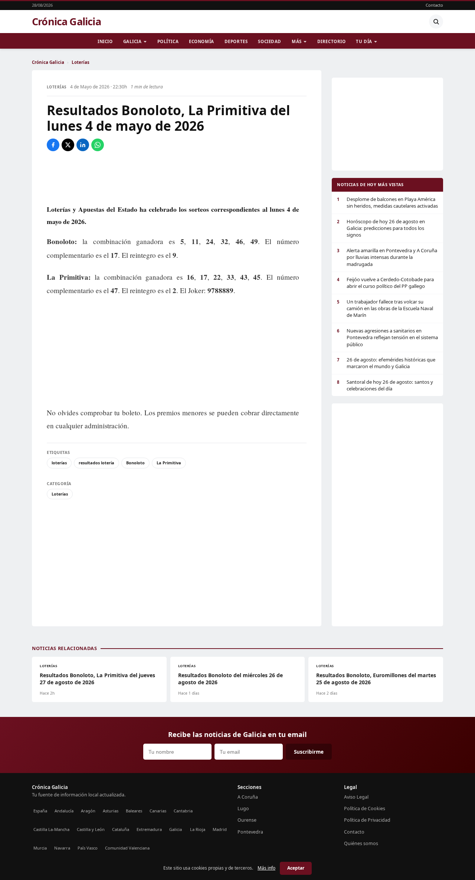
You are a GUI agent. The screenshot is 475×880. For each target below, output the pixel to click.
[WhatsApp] (97, 145)
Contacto (434, 5)
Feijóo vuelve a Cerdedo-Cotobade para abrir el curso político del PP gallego (385, 282)
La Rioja (197, 829)
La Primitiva (169, 462)
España (40, 811)
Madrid (220, 829)
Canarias (158, 811)
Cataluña (120, 829)
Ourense (247, 820)
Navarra (62, 848)
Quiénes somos (361, 843)
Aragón (88, 811)
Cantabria (183, 811)
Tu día (364, 41)
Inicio (105, 41)
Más (297, 41)
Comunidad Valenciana (127, 848)
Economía (201, 41)
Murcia (40, 848)
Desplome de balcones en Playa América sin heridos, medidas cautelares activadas (387, 202)
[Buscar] (436, 21)
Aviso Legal (356, 797)
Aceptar (295, 868)
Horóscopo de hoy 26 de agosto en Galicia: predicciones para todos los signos (381, 228)
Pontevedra (250, 832)
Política (168, 41)
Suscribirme (309, 751)
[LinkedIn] (82, 145)
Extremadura (149, 829)
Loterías (80, 62)
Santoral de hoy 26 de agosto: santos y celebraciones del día (385, 385)
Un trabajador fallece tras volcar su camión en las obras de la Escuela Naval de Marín (385, 308)
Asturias (110, 811)
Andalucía (64, 811)
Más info (266, 868)
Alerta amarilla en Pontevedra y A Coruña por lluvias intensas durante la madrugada (387, 257)
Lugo (243, 808)
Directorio (331, 41)
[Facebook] (53, 145)
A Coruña (248, 797)
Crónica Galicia (66, 21)
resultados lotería (96, 462)
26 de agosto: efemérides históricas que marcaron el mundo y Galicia (386, 363)
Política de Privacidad (367, 820)
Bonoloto (135, 462)
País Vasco (88, 848)
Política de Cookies (364, 808)
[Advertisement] (177, 177)
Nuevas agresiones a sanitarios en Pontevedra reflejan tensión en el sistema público (387, 337)
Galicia (132, 41)
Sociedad (269, 41)
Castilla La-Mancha (51, 829)
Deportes (236, 41)
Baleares (134, 811)
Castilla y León (91, 829)
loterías (59, 462)
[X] (68, 145)
